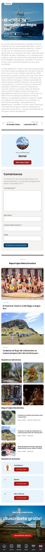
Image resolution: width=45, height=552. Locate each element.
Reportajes (19, 549)
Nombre (8, 215)
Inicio (4, 549)
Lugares (33, 549)
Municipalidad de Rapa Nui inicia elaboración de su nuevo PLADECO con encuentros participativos (30, 448)
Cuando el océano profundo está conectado (30, 416)
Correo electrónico (13, 225)
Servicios (12, 549)
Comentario (10, 188)
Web (6, 235)
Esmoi (22, 156)
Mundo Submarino (33, 420)
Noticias (8, 3)
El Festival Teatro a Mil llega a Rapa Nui (21, 307)
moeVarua (18, 465)
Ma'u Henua (19, 494)
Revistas (26, 549)
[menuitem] (40, 547)
